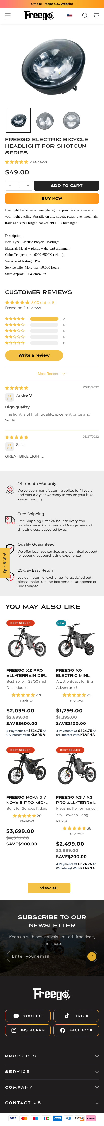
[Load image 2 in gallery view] (45, 120)
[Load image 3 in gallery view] (72, 120)
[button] (8, 16)
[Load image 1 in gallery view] (18, 120)
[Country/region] (70, 15)
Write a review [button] (34, 355)
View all (49, 888)
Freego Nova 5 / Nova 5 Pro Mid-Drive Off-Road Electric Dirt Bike (26, 800)
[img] (16, 388)
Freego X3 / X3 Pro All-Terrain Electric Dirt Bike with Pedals (76, 800)
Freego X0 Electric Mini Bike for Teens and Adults (74, 674)
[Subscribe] (91, 956)
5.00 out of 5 (42, 302)
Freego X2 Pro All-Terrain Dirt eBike (27, 674)
